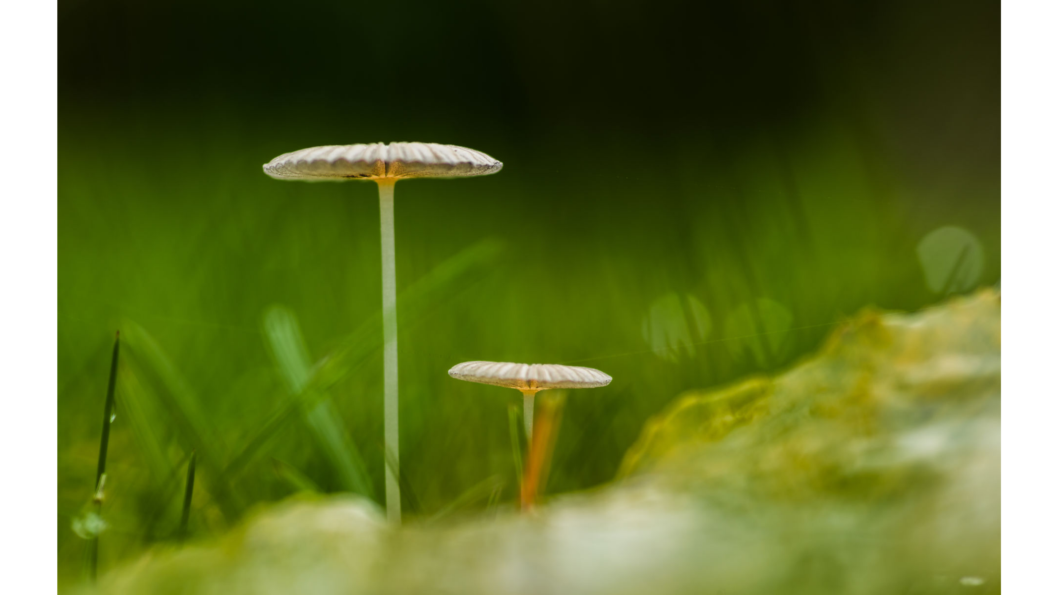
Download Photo (652, 583)
